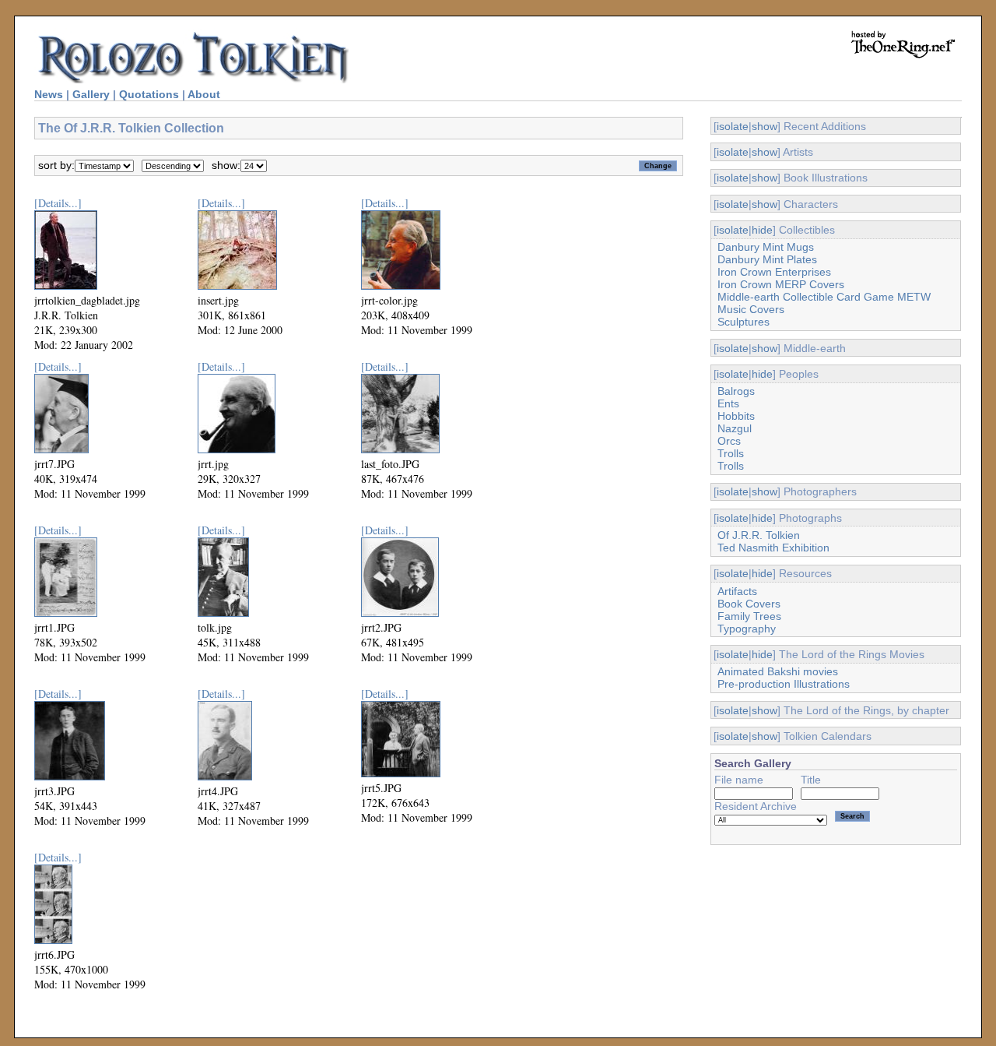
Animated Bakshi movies (777, 671)
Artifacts (737, 591)
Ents (728, 403)
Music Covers (750, 309)
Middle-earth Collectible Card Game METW (824, 297)
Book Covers (748, 603)
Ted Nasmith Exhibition (773, 547)
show (764, 126)
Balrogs (736, 391)
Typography (746, 628)
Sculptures (743, 321)
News (48, 94)
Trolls (730, 453)
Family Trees (749, 616)
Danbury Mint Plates (767, 259)
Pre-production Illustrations (783, 684)
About (204, 94)
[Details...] (58, 202)
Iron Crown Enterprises (774, 272)
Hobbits (736, 416)
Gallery (91, 94)
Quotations (149, 94)
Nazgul (734, 428)
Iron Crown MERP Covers (780, 284)
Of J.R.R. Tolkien (758, 535)
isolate (733, 126)
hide (762, 230)
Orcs (729, 441)
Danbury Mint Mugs (765, 247)
